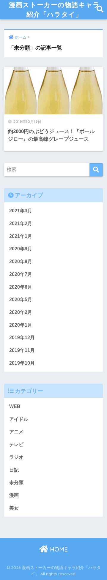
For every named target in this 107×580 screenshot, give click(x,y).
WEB (15, 406)
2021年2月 (20, 223)
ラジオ (16, 457)
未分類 (16, 482)
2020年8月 (20, 261)
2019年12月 (22, 337)
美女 (14, 508)
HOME (58, 549)
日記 (14, 469)
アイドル (18, 419)
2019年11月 (22, 350)
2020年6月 (20, 287)
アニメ (16, 431)
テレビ (16, 444)
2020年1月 (20, 325)
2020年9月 (20, 248)
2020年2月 (20, 312)
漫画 (14, 495)
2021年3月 (20, 210)
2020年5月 (20, 299)
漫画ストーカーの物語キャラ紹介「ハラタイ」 (54, 9)
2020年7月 (20, 274)
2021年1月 (20, 236)
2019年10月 (22, 363)
